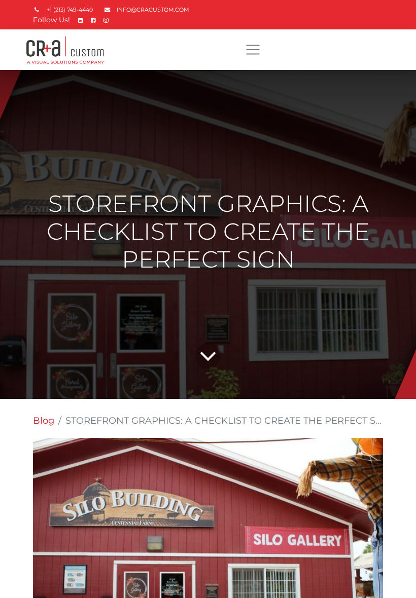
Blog (43, 420)
